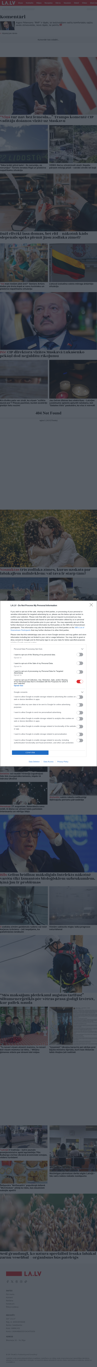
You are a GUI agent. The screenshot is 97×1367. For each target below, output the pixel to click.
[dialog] (48, 683)
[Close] (92, 605)
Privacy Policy (62, 762)
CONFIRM (30, 753)
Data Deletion (34, 762)
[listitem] (48, 649)
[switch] (80, 654)
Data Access (48, 762)
